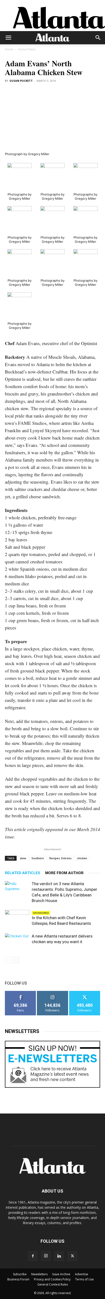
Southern (38, 858)
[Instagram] (46, 1256)
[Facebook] (33, 1256)
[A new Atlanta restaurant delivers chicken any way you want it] (17, 941)
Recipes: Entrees (60, 858)
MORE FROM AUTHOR (64, 873)
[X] (72, 1256)
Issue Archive (61, 1274)
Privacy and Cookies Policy (52, 1279)
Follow (52, 993)
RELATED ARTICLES (22, 873)
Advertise (81, 1274)
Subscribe (20, 1274)
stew (23, 858)
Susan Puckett (21, 80)
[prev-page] (8, 960)
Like (20, 993)
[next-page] (16, 960)
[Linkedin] (59, 1256)
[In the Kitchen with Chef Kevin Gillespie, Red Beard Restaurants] (17, 918)
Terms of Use (84, 1279)
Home (9, 49)
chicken (82, 858)
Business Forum (18, 1279)
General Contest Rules (52, 1284)
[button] (8, 37)
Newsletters (39, 1274)
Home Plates (27, 49)
